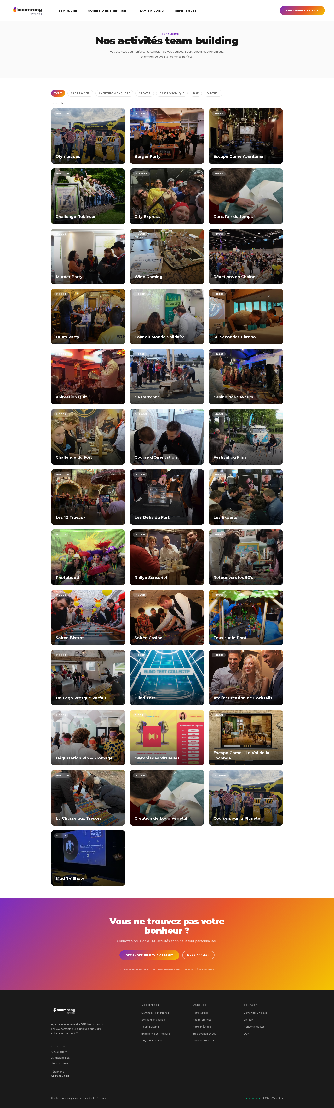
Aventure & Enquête (114, 93)
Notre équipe (201, 1013)
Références (186, 10)
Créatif (144, 93)
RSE (196, 93)
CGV (246, 1033)
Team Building (150, 10)
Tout (58, 93)
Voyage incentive (152, 1040)
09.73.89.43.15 (60, 1076)
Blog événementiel (204, 1033)
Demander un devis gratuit (149, 955)
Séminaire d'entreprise (155, 1013)
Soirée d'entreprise (107, 10)
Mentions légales (254, 1027)
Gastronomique (172, 93)
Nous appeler (198, 955)
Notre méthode (202, 1027)
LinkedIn (249, 1020)
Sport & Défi (80, 93)
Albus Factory (59, 1052)
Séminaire (68, 10)
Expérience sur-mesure (155, 1033)
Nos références (202, 1020)
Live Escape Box (60, 1058)
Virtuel (213, 93)
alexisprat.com (59, 1063)
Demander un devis (302, 10)
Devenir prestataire (204, 1040)
